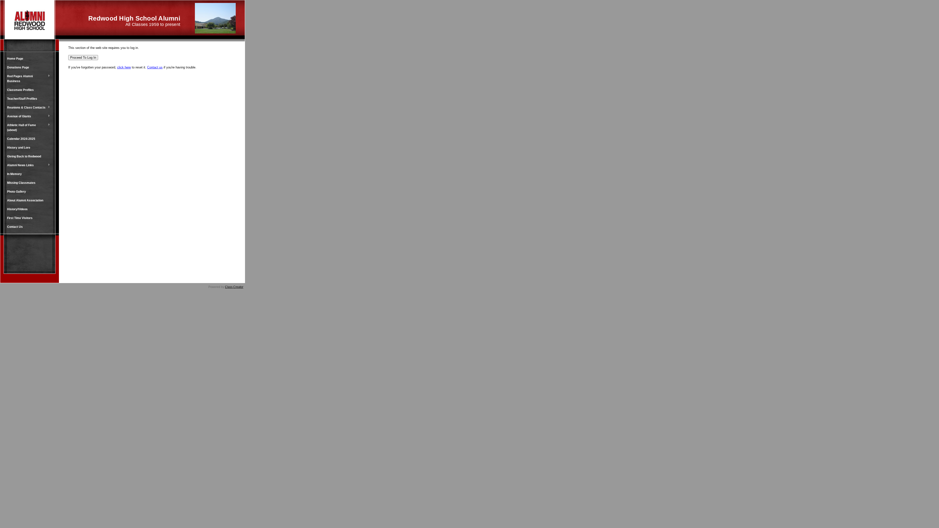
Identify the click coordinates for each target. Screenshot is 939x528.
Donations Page (18, 67)
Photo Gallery (16, 191)
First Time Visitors (20, 218)
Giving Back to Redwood (24, 156)
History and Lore (18, 147)
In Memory (14, 174)
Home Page (15, 58)
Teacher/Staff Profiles (22, 98)
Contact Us (15, 227)
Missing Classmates (21, 183)
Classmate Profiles (20, 90)
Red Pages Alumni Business (19, 79)
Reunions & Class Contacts (25, 108)
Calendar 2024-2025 (21, 139)
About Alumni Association (25, 200)
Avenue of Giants (18, 117)
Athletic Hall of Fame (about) (20, 127)
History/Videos (17, 209)
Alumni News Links (19, 165)
